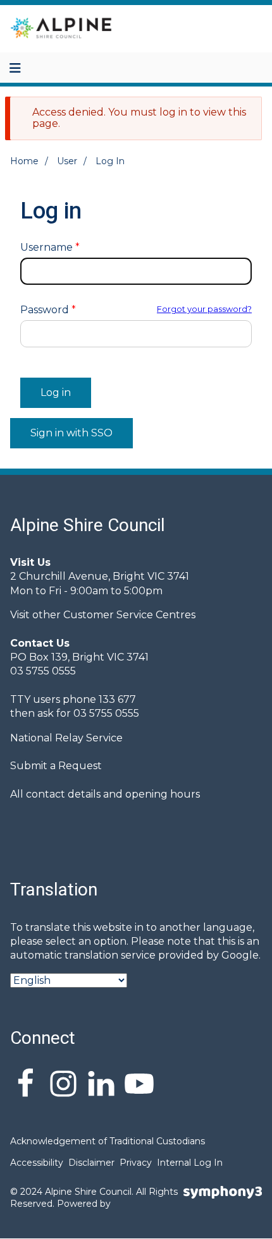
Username (46, 247)
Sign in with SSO (71, 433)
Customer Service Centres (129, 615)
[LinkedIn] (101, 1085)
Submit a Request (56, 766)
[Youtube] (139, 1085)
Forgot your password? (204, 309)
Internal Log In (190, 1162)
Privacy (136, 1162)
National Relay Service (66, 738)
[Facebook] (25, 1085)
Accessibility (36, 1162)
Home (24, 161)
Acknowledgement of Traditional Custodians (107, 1141)
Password (44, 310)
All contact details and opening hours (105, 794)
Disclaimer (91, 1162)
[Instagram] (63, 1085)
